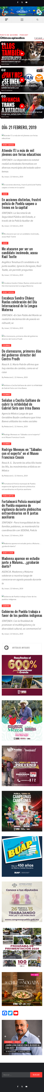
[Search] (37, 19)
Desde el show (8, 553)
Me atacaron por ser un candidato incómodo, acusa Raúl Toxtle (20, 252)
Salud (5, 194)
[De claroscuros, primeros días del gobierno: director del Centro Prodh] (22, 337)
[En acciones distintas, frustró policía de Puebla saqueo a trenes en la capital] (22, 186)
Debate (17, 1042)
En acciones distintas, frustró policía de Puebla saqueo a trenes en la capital (21, 203)
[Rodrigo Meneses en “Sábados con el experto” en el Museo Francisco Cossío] (22, 435)
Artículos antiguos (21, 647)
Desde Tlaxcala (8, 145)
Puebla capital (8, 496)
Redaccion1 (9, 377)
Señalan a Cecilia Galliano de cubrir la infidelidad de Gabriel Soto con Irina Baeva (21, 404)
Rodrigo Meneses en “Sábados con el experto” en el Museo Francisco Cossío (22, 453)
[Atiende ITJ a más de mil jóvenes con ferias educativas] (22, 136)
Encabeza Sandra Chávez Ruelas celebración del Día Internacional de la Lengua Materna (19, 303)
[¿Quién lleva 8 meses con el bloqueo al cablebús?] (22, 1037)
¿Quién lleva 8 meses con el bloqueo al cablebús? (22, 1046)
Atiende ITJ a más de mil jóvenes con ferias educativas (21, 152)
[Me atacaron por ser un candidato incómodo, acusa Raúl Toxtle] (22, 235)
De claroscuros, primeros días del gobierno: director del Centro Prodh (21, 354)
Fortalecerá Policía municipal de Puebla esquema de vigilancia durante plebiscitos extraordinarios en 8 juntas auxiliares (21, 509)
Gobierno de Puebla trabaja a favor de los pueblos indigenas (22, 613)
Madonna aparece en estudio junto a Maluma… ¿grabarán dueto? (21, 562)
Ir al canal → (39, 38)
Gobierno (6, 606)
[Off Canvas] (6, 19)
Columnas (6, 345)
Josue (6, 176)
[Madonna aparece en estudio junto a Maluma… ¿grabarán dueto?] (22, 544)
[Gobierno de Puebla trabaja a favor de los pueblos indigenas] (22, 597)
